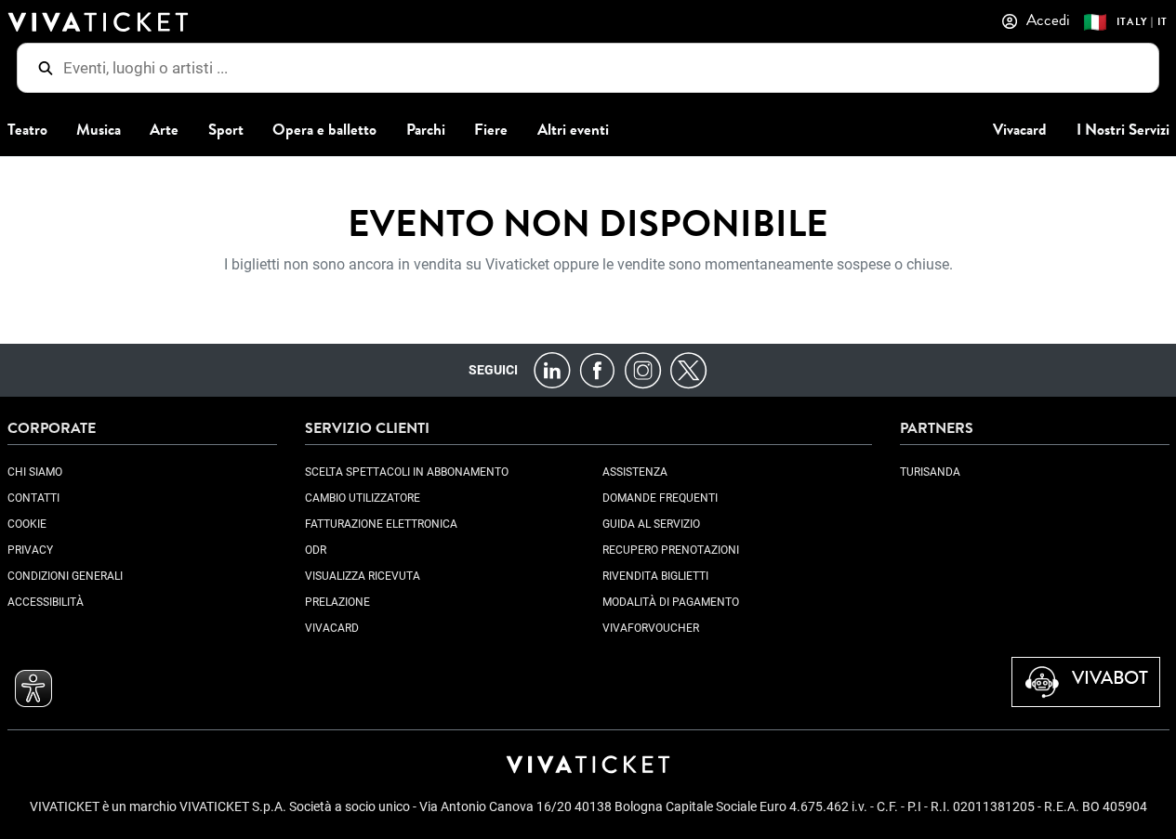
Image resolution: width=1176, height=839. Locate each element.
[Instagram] (643, 369)
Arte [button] (164, 129)
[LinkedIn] (552, 369)
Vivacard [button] (1020, 129)
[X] (688, 369)
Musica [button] (98, 129)
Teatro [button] (27, 129)
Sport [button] (226, 129)
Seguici (493, 369)
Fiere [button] (491, 129)
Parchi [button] (425, 129)
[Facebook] (597, 369)
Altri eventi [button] (573, 129)
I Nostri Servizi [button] (1123, 129)
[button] (33, 688)
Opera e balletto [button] (324, 129)
